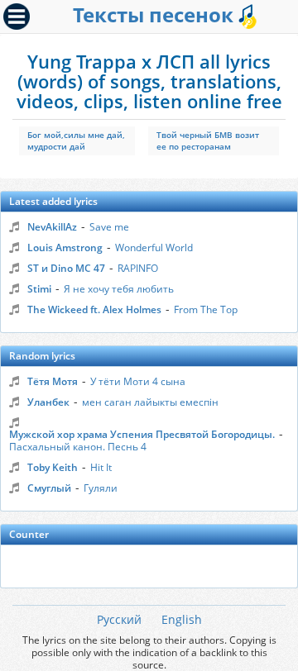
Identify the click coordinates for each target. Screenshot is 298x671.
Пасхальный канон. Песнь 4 (78, 447)
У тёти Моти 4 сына (137, 381)
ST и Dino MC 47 (66, 268)
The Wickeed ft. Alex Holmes (94, 309)
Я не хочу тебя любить (119, 289)
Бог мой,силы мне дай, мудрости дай (76, 140)
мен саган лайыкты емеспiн (150, 402)
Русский (119, 619)
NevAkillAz (52, 227)
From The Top (206, 309)
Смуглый (49, 488)
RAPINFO (138, 268)
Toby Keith (52, 467)
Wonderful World (154, 247)
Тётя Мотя (52, 381)
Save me (109, 227)
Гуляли (101, 488)
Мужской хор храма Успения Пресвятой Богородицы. (142, 434)
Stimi (39, 289)
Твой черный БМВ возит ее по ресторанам (207, 140)
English (181, 619)
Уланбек (48, 402)
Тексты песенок (155, 14)
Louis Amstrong (65, 247)
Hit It (101, 467)
